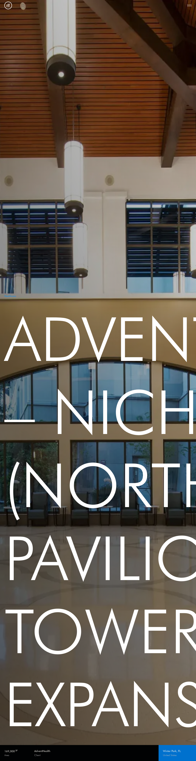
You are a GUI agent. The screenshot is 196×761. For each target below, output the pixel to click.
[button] (189, 5)
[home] (8, 5)
